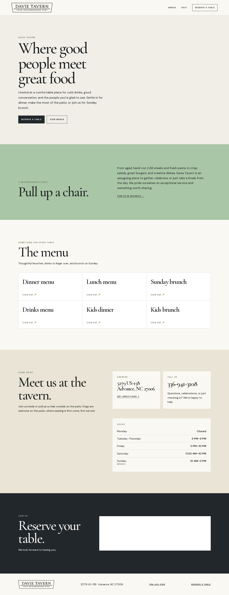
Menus (172, 7)
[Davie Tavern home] (31, 7)
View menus (57, 119)
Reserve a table (205, 7)
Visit (184, 7)
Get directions (128, 396)
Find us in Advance (130, 196)
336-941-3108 (182, 384)
